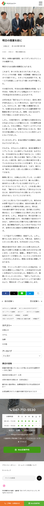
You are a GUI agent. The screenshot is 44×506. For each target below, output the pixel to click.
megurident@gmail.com (22, 434)
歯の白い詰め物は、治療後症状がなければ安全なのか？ (21, 385)
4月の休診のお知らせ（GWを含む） (15, 380)
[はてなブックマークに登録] (30, 293)
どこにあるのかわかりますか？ (29, 308)
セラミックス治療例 (33, 312)
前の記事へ (9, 301)
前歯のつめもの (8, 315)
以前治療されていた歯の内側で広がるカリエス (19, 391)
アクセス (23, 442)
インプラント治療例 (9, 312)
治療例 (26, 315)
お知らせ (6, 46)
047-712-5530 (24, 410)
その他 (4, 344)
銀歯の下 (36, 319)
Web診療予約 (35, 503)
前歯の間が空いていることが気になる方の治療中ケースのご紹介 (21, 369)
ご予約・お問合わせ (13, 503)
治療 (4, 339)
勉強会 (18, 315)
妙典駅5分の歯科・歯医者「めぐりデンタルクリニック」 (21, 490)
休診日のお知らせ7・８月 (11, 375)
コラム (4, 335)
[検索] (39, 478)
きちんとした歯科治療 (10, 308)
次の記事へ (34, 301)
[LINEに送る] (22, 293)
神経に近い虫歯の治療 (24, 319)
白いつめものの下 (9, 319)
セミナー (21, 312)
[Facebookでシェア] (6, 293)
